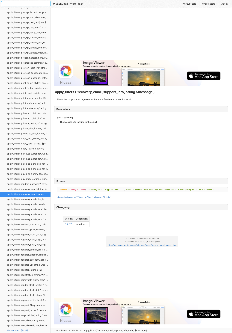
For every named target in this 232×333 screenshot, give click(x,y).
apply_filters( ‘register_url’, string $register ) (29, 264)
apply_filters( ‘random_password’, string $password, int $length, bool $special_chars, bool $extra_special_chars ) (29, 184)
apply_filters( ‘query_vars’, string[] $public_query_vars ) (29, 143)
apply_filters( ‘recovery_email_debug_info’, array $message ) (29, 189)
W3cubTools (189, 3)
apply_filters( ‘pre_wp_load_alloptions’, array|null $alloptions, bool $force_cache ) (29, 17)
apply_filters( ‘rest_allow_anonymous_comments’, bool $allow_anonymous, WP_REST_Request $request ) (29, 320)
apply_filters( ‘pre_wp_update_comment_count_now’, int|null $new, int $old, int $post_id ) (29, 47)
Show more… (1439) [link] (17, 330)
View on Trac (85, 197)
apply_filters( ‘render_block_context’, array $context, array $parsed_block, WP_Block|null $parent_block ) (29, 285)
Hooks (75, 330)
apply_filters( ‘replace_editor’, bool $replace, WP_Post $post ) (29, 300)
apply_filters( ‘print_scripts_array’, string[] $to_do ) (29, 103)
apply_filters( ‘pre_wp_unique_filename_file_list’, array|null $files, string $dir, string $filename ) (29, 37)
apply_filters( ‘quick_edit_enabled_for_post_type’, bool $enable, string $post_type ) (29, 163)
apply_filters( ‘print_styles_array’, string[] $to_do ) (29, 108)
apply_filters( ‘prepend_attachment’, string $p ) (29, 57)
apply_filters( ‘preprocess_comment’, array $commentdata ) (29, 62)
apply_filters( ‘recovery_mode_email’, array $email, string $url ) (29, 219)
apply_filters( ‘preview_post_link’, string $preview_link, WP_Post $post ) (29, 67)
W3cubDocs (60, 3)
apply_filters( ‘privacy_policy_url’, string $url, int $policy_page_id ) (29, 123)
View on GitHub (102, 197)
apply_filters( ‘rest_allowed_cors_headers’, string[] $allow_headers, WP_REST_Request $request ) (29, 325)
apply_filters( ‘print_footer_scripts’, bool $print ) (29, 88)
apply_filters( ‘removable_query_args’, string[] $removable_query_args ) (29, 280)
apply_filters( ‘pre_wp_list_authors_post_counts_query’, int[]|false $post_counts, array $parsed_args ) (29, 12)
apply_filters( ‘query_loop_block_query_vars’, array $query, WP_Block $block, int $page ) (29, 138)
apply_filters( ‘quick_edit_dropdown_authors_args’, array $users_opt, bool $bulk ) (29, 153)
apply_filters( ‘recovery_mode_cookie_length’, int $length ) (29, 204)
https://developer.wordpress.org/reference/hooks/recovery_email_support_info (142, 245)
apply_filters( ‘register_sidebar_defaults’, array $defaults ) (29, 254)
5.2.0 (67, 224)
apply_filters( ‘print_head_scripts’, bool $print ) (29, 93)
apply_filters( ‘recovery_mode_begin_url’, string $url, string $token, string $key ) (29, 199)
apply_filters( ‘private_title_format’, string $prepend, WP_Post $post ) (29, 128)
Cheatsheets (208, 3)
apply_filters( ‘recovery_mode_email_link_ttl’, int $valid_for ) (29, 209)
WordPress (61, 330)
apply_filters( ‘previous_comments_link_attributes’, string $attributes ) (29, 72)
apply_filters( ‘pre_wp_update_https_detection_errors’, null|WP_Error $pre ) (29, 52)
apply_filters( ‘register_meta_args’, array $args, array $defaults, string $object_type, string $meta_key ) (29, 239)
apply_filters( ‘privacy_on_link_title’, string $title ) (29, 118)
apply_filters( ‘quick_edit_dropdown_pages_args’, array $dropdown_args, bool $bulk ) (29, 158)
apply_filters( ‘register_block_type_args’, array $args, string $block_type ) (29, 234)
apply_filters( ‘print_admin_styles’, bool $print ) (29, 83)
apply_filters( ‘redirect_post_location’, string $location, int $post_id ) (29, 229)
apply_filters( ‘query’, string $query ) (25, 148)
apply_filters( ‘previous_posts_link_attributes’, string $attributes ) (29, 78)
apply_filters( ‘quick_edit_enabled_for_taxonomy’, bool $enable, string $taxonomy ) (29, 168)
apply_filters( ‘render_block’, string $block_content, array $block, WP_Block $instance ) (29, 295)
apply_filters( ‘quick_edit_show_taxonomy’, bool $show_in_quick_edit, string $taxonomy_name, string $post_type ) (29, 173)
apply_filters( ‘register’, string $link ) (25, 269)
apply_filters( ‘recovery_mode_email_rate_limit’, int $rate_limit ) (29, 214)
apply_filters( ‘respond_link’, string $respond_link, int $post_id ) (29, 315)
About (224, 3)
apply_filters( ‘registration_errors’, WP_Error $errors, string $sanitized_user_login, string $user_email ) (29, 275)
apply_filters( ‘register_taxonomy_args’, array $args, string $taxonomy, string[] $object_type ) (29, 259)
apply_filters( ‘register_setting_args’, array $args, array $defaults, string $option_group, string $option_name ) (29, 249)
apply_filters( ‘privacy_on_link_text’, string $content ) (29, 113)
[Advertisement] (141, 35)
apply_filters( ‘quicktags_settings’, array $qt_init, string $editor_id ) (29, 179)
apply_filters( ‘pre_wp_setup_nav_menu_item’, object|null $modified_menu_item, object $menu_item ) (29, 32)
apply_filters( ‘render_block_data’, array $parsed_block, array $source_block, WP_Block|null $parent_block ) (29, 290)
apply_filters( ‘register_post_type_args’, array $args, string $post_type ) (29, 244)
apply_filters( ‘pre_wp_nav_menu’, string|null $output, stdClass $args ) (29, 27)
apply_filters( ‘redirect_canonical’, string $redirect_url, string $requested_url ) (29, 224)
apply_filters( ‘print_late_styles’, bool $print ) (29, 98)
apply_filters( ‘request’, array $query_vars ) (29, 310)
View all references (66, 197)
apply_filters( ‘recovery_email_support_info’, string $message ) (29, 194)
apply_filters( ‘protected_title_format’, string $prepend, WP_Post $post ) (29, 133)
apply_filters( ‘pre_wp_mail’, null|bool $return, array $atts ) (29, 22)
